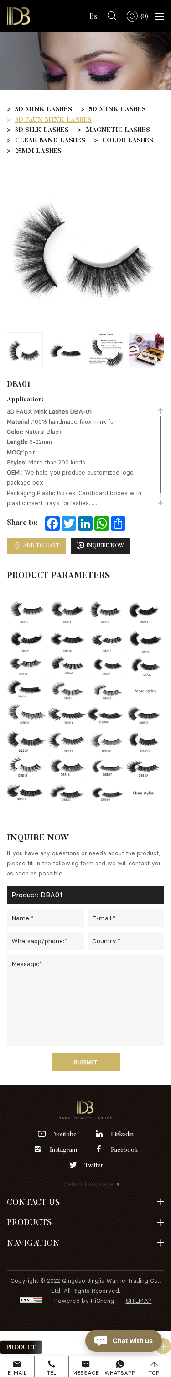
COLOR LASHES (127, 140)
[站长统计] (31, 1301)
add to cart (41, 545)
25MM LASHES (38, 150)
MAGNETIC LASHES (118, 129)
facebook (124, 1149)
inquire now (105, 545)
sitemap (139, 1300)
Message (86, 1372)
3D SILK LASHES (42, 129)
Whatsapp (119, 1372)
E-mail (17, 1372)
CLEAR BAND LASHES (50, 140)
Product (21, 1347)
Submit (85, 1062)
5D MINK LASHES (117, 109)
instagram (63, 1149)
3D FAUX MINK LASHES (53, 119)
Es (93, 16)
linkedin (122, 1134)
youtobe (65, 1134)
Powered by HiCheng (84, 1300)
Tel (51, 1372)
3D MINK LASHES (43, 109)
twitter (93, 1165)
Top (154, 1372)
